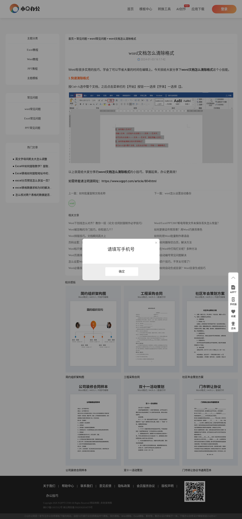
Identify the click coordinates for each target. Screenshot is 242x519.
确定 (122, 271)
